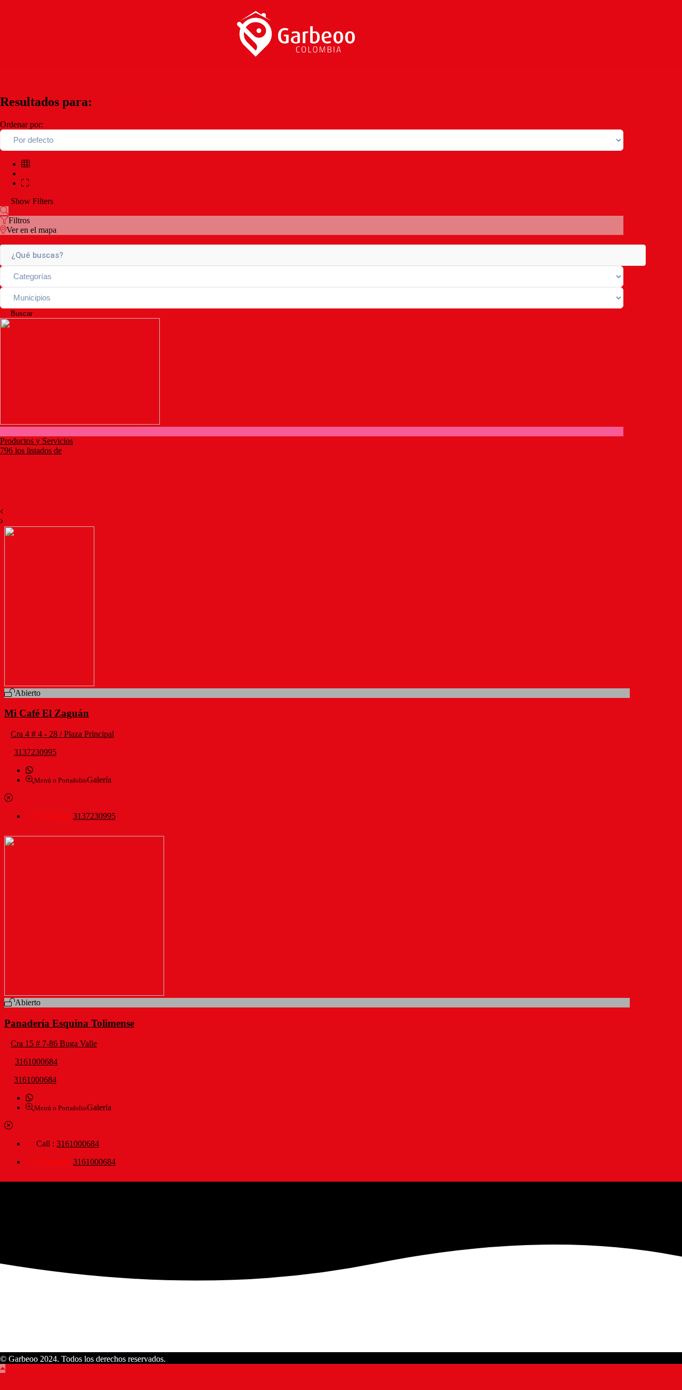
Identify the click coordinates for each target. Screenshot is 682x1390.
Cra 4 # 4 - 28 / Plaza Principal (62, 733)
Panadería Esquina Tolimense (69, 1023)
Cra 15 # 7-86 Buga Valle (54, 1043)
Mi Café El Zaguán (46, 713)
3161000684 (36, 1061)
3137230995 (35, 752)
